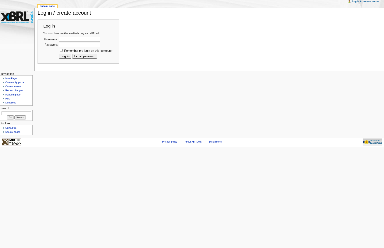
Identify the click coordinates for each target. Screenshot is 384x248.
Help (7, 98)
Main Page (11, 78)
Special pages (12, 132)
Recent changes (14, 90)
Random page (12, 94)
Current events (13, 86)
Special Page (47, 6)
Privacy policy (169, 141)
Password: (51, 44)
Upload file (10, 128)
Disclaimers (215, 141)
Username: (51, 39)
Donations (10, 102)
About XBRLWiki (193, 141)
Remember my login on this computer (88, 50)
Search (5, 108)
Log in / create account (365, 1)
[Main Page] (17, 17)
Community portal (14, 82)
